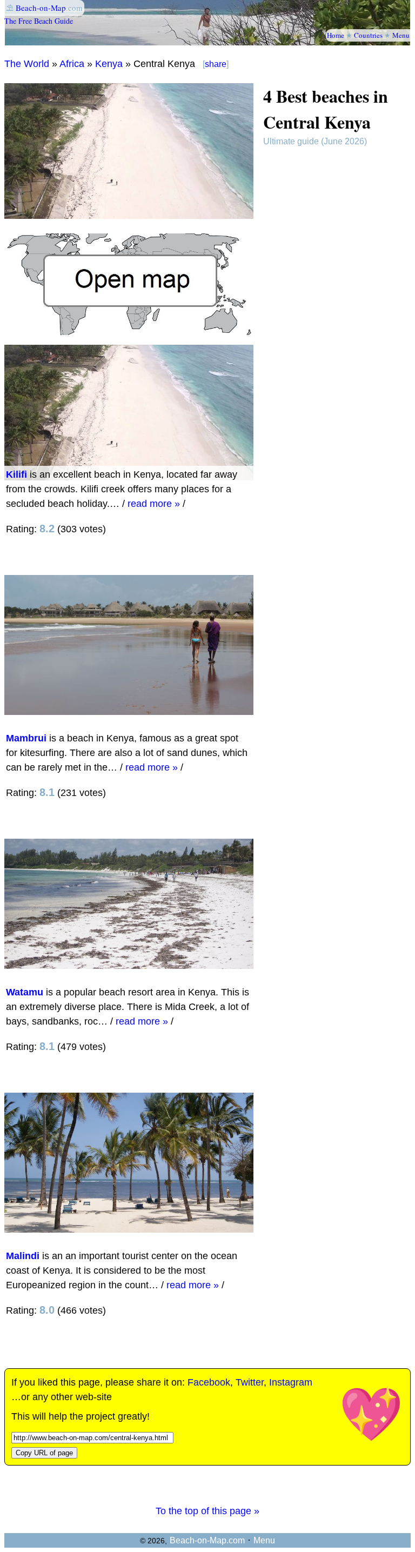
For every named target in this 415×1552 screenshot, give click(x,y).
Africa (71, 63)
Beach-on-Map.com (207, 1540)
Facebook (209, 1382)
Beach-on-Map (41, 7)
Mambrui (26, 738)
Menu (401, 35)
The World (26, 63)
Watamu (24, 992)
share (215, 64)
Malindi (22, 1255)
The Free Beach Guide (38, 21)
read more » (154, 503)
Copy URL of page (44, 1453)
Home (335, 35)
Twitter (250, 1382)
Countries (368, 35)
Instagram (290, 1382)
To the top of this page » (207, 1511)
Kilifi (16, 474)
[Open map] (128, 331)
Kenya (109, 63)
